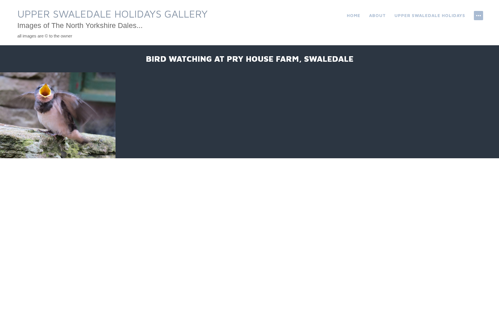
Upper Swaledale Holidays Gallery (112, 13)
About (377, 15)
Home (353, 15)
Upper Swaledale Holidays (429, 15)
